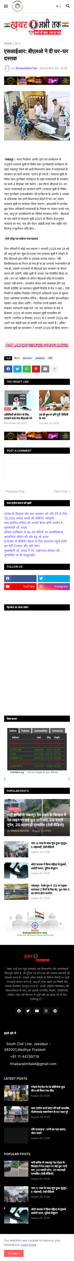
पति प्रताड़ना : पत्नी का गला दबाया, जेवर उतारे (48, 1131)
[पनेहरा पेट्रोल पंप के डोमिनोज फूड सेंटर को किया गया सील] (16, 1093)
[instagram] (46, 1010)
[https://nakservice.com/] (20, 594)
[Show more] (54, 369)
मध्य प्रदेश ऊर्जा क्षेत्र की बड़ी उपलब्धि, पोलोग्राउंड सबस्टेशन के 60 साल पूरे (50, 1109)
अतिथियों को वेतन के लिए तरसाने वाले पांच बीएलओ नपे (18, 416)
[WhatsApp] (27, 369)
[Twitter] (17, 369)
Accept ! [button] (14, 1253)
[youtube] (37, 1010)
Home (8, 43)
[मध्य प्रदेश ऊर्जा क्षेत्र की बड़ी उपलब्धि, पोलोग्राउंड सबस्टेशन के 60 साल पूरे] (16, 1114)
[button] (5, 6)
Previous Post (15, 491)
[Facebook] (8, 369)
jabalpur (40, 358)
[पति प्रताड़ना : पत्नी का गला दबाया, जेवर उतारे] (16, 1135)
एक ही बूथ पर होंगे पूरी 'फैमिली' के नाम (54, 416)
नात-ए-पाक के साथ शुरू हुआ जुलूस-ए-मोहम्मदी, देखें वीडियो (49, 844)
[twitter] (54, 578)
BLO (18, 43)
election (27, 358)
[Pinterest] (36, 369)
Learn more (28, 1244)
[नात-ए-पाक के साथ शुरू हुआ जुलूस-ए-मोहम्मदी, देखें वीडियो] (16, 849)
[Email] (45, 369)
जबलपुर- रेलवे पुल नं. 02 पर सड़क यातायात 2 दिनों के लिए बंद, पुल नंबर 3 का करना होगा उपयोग (50, 889)
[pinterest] (55, 1010)
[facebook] (20, 578)
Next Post (61, 491)
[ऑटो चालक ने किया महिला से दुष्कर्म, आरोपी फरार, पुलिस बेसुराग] (16, 871)
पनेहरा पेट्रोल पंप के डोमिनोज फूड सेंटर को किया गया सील (48, 1088)
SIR (50, 358)
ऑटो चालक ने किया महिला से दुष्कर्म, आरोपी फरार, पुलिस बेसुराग (49, 866)
